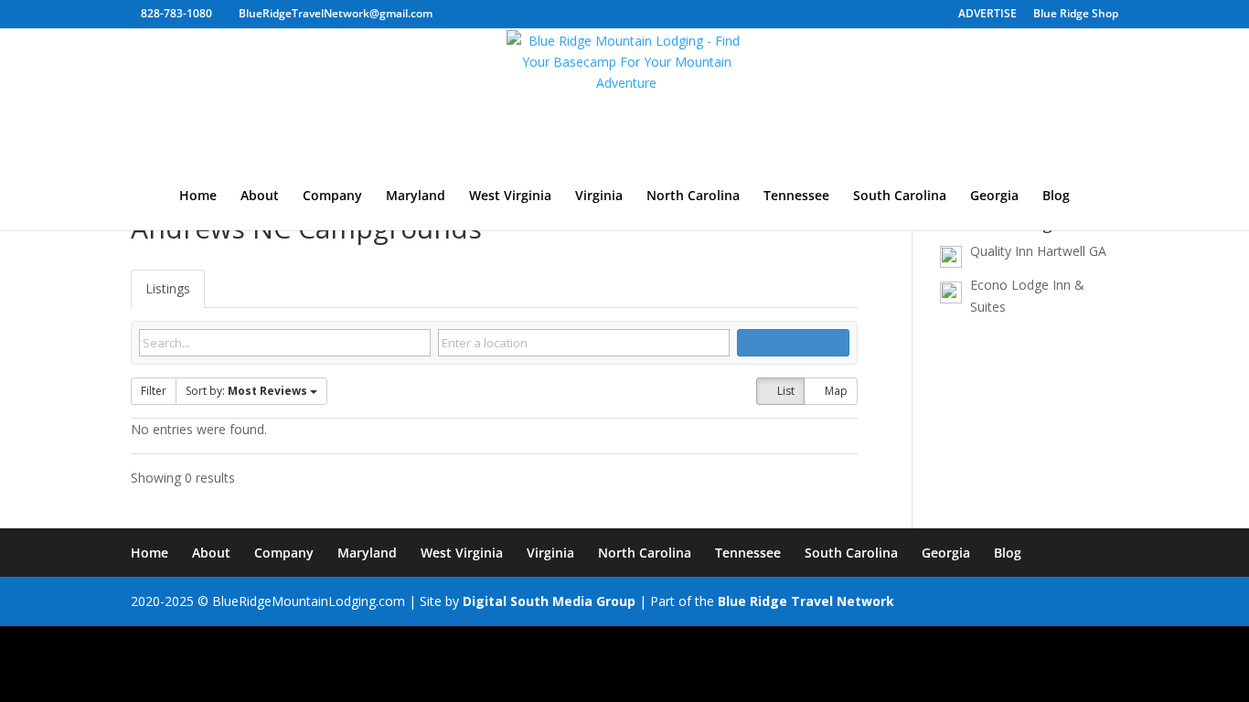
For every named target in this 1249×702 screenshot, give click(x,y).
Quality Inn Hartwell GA (1038, 251)
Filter (153, 391)
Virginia (599, 196)
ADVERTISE (987, 14)
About (259, 196)
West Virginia (510, 196)
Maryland (415, 196)
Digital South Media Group (549, 601)
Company (332, 196)
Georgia (994, 196)
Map (835, 391)
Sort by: (246, 391)
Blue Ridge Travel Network (806, 601)
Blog (1056, 196)
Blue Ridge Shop (1075, 14)
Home (198, 196)
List (784, 391)
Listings (167, 288)
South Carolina (899, 196)
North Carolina (693, 196)
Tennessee (796, 196)
